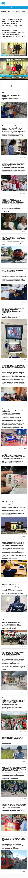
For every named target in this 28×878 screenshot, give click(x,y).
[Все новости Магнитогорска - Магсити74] (3, 3)
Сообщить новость (14, 7)
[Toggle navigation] (25, 3)
